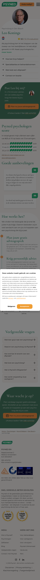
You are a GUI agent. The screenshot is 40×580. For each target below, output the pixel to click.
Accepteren (24, 306)
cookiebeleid (20, 298)
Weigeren (11, 306)
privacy (10, 298)
